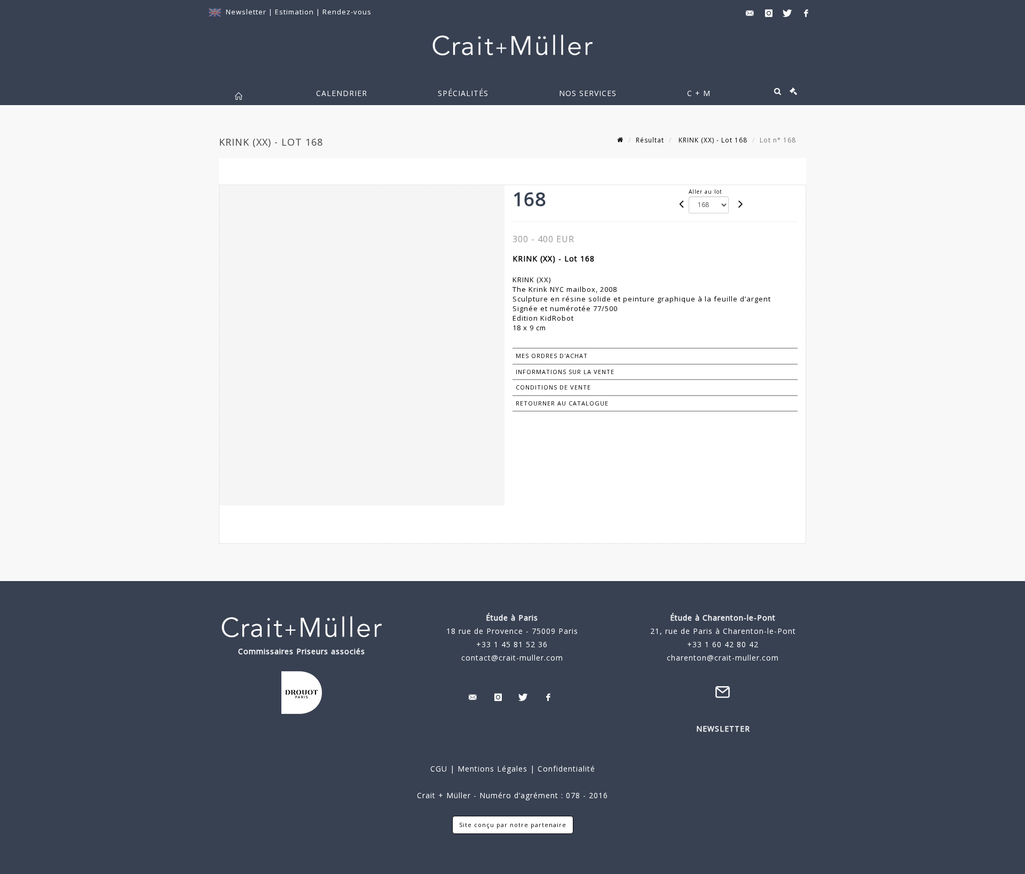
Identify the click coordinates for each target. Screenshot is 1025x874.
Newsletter (246, 12)
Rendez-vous (347, 12)
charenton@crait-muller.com (723, 658)
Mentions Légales (492, 769)
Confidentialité (565, 769)
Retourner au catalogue (562, 403)
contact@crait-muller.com (512, 658)
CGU (438, 769)
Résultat (650, 140)
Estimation (295, 12)
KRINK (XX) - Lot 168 (711, 140)
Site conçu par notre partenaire (512, 825)
